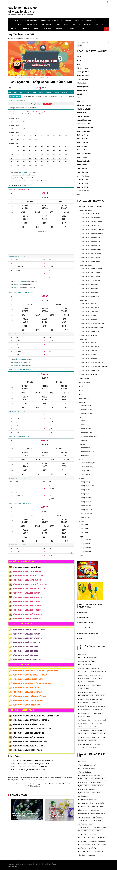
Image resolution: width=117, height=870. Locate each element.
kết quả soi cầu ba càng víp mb (90, 214)
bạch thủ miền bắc (13, 778)
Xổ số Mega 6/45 (83, 87)
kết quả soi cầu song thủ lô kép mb (91, 269)
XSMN (66, 25)
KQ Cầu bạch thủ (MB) (20, 780)
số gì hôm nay (99, 744)
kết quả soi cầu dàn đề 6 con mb (90, 242)
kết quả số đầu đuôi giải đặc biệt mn (92, 327)
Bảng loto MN (85, 529)
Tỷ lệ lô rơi (81, 747)
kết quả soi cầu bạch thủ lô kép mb (91, 222)
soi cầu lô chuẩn (97, 723)
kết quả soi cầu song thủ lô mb (90, 296)
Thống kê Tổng (82, 157)
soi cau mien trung (84, 709)
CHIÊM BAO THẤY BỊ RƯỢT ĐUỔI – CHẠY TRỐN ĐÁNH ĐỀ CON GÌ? (32, 761)
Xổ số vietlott (81, 83)
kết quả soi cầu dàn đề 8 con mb (90, 246)
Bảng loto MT (85, 525)
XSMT (73, 25)
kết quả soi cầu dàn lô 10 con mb (91, 254)
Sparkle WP (13, 866)
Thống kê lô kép (82, 142)
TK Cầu (36, 29)
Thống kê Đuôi (82, 150)
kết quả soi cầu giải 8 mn (88, 315)
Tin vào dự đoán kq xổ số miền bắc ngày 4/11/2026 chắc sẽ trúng (28, 785)
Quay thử (71, 29)
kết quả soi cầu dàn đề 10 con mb (91, 249)
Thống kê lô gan (82, 135)
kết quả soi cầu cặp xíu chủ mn (90, 308)
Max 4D (79, 98)
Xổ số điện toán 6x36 (84, 105)
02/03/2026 (14, 819)
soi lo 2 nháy (102, 737)
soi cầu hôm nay (83, 723)
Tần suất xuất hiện (83, 161)
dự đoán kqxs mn (83, 678)
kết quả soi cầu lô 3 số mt (89, 359)
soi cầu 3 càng (97, 709)
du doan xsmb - (83, 671)
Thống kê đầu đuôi (83, 131)
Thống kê (47, 29)
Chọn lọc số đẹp (31, 25)
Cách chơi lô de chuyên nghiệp (87, 661)
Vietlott (13, 29)
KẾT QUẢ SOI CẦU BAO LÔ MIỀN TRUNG (28, 737)
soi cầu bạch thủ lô (84, 720)
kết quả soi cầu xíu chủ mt (89, 374)
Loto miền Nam (82, 172)
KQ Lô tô (59, 29)
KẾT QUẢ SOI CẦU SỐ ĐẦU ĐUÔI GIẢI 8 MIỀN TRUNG (33, 729)
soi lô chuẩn (82, 741)
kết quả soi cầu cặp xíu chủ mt (90, 347)
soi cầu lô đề (82, 727)
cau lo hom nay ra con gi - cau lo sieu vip (31, 78)
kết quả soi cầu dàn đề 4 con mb (90, 237)
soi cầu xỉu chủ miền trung (86, 737)
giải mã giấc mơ (96, 685)
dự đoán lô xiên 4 (83, 685)
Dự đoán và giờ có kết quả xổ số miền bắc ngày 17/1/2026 (29, 767)
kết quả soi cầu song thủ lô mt (90, 371)
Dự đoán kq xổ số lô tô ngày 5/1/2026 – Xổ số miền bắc (28, 770)
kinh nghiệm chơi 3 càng (85, 696)
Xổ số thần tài (81, 113)
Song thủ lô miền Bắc (84, 744)
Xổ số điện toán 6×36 (87, 452)
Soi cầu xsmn (87, 20)
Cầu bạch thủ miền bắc (54, 778)
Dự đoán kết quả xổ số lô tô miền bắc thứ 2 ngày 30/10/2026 (30, 764)
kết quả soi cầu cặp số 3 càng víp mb (92, 234)
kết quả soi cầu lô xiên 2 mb (89, 284)
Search (80, 45)
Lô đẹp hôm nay (83, 702)
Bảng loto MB (85, 533)
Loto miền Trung (83, 176)
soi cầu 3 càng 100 (84, 713)
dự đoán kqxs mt (97, 678)
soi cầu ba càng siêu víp (85, 716)
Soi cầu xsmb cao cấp (69, 20)
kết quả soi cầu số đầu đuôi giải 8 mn (92, 323)
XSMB (58, 25)
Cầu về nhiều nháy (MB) (85, 127)
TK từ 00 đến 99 (82, 165)
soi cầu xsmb (82, 734)
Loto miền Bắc (82, 168)
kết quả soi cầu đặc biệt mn (89, 312)
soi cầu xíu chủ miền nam (97, 734)
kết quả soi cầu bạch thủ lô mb (90, 226)
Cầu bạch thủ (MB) (83, 116)
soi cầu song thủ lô (98, 730)
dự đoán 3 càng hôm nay (98, 671)
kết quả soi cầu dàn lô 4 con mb (90, 257)
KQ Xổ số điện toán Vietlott (89, 437)
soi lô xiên (92, 741)
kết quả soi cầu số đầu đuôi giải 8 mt (92, 362)
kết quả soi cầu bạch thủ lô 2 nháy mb (92, 230)
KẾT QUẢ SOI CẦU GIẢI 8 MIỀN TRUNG (27, 750)
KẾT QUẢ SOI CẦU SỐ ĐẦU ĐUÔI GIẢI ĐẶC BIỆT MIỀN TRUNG (36, 716)
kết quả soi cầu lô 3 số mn (89, 320)
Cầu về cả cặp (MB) (83, 124)
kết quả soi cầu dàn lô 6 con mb (90, 276)
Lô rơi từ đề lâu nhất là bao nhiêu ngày (90, 699)
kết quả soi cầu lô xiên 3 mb (89, 288)
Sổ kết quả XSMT (83, 79)
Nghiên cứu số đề (47, 25)
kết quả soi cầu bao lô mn (88, 303)
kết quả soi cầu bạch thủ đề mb (90, 218)
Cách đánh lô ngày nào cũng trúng (89, 668)
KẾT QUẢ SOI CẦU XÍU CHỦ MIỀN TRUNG (28, 724)
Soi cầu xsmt (15, 25)
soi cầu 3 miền (97, 713)
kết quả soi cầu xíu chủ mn (89, 335)
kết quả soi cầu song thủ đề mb (90, 261)
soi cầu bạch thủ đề (100, 720)
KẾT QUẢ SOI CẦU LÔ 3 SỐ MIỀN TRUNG (28, 733)
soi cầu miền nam (83, 730)
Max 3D (79, 94)
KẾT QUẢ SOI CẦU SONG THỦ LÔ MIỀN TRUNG (31, 720)
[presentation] (68, 801)
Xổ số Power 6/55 (83, 90)
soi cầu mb (93, 727)
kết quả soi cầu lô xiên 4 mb (89, 293)
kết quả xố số (100, 696)
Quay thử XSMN (82, 183)
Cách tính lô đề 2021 (84, 664)
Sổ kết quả (99, 25)
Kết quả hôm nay (85, 25)
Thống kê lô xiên (82, 139)
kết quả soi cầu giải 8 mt (88, 354)
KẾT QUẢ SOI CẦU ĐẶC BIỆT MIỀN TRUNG (29, 746)
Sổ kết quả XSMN (83, 75)
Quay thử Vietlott (83, 191)
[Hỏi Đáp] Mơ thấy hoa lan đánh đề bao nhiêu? (56, 784)
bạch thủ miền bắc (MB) (27, 778)
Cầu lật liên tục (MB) (84, 120)
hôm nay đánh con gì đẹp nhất (87, 692)
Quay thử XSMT (82, 187)
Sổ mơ (82, 29)
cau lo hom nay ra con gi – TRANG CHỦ (23, 20)
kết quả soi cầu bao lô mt (88, 342)
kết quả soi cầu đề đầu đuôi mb (90, 281)
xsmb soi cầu (92, 747)
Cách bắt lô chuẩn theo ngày (87, 657)
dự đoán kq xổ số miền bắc (86, 682)
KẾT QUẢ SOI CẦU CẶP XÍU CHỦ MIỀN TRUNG (30, 742)
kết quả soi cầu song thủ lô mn (90, 332)
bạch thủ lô (82, 654)
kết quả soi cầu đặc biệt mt (89, 351)
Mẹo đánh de (95, 702)
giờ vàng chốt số (83, 689)
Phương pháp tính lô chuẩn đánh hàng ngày (91, 706)
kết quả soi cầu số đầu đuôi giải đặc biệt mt (94, 366)
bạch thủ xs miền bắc (40, 778)
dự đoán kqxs (82, 675)
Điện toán (25, 29)
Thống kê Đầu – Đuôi (84, 153)
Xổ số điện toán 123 (84, 109)
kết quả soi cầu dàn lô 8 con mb (90, 273)
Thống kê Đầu (82, 146)
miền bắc (30, 780)
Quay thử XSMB (82, 180)
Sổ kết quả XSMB (83, 72)
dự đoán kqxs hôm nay (97, 675)
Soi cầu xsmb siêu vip (48, 20)
